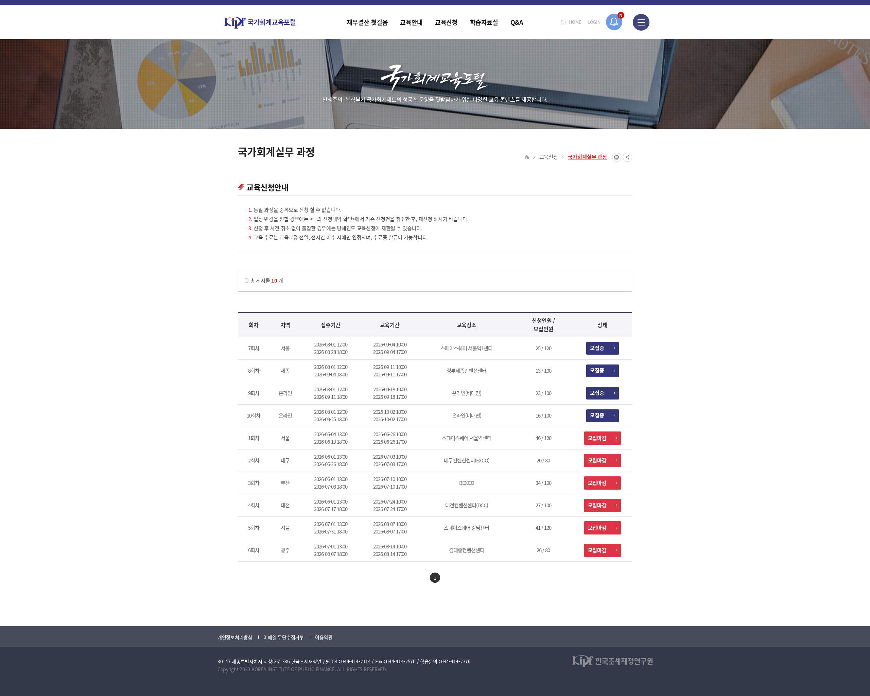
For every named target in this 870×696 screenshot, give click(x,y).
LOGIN (594, 22)
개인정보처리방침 (235, 637)
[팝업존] (614, 22)
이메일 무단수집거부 (283, 637)
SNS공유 (627, 157)
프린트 (616, 157)
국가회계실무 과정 (587, 156)
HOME (575, 22)
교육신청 (548, 156)
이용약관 (323, 637)
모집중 (597, 347)
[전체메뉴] (641, 22)
